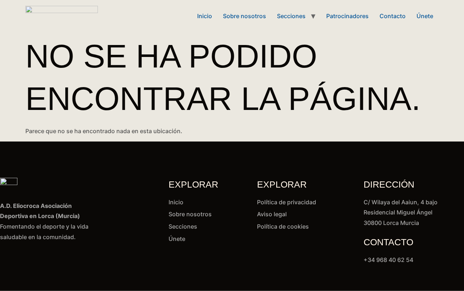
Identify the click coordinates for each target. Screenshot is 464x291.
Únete (425, 16)
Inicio (204, 16)
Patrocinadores (347, 16)
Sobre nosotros (244, 16)
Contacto (393, 16)
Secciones (291, 16)
